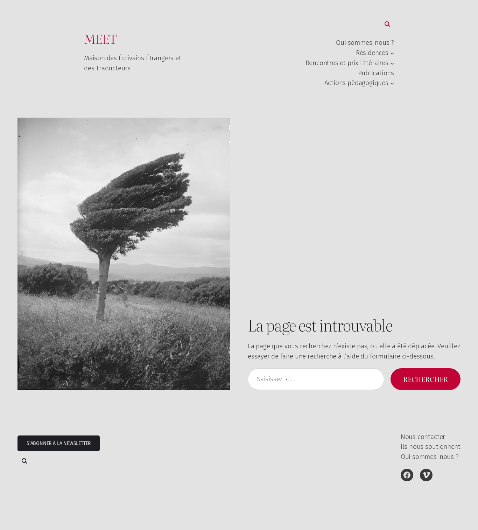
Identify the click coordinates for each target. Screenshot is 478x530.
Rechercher (425, 379)
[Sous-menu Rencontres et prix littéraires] (392, 63)
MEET (100, 38)
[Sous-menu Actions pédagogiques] (392, 83)
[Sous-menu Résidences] (392, 53)
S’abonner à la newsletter (59, 443)
